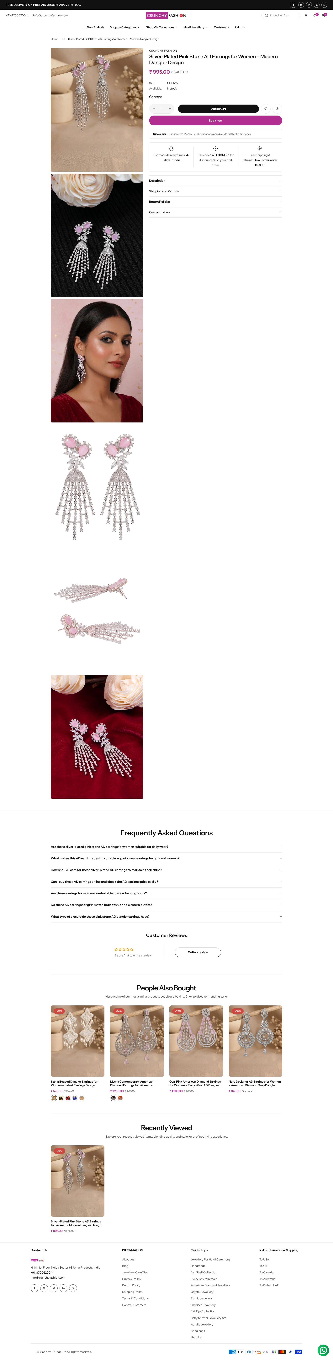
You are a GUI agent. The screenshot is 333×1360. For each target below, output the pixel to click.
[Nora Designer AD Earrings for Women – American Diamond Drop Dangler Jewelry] (255, 1041)
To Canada (266, 1272)
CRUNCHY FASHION (163, 50)
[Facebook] (293, 5)
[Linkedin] (317, 5)
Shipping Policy (132, 1292)
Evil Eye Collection (203, 1311)
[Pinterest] (309, 5)
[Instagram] (301, 5)
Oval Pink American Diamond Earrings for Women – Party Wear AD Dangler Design (195, 1083)
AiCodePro (59, 1352)
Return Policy (131, 1285)
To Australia (267, 1279)
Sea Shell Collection (204, 1272)
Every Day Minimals (204, 1279)
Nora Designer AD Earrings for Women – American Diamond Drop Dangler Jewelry (255, 1083)
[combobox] (280, 15)
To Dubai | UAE (269, 1285)
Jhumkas (197, 1337)
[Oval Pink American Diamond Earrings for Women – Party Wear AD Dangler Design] (196, 1041)
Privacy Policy (131, 1279)
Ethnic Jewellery (202, 1298)
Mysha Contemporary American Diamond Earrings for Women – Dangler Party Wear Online (131, 1083)
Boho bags (198, 1331)
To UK (263, 1266)
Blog (125, 1266)
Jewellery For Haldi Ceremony (210, 1259)
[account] (306, 15)
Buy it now (215, 120)
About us (128, 1259)
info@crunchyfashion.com (48, 1277)
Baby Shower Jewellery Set (208, 1318)
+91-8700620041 (42, 1272)
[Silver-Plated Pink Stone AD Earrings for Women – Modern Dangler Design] (77, 1181)
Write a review (198, 952)
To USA (264, 1259)
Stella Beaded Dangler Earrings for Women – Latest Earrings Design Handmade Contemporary (74, 1083)
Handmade (198, 1266)
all (63, 39)
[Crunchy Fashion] (166, 15)
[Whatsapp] (324, 5)
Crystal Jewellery (202, 1292)
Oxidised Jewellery (203, 1305)
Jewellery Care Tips (135, 1272)
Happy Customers (134, 1305)
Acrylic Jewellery (202, 1324)
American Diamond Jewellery (210, 1285)
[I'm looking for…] (266, 15)
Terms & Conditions (135, 1298)
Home (54, 39)
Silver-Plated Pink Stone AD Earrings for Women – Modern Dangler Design (76, 1223)
